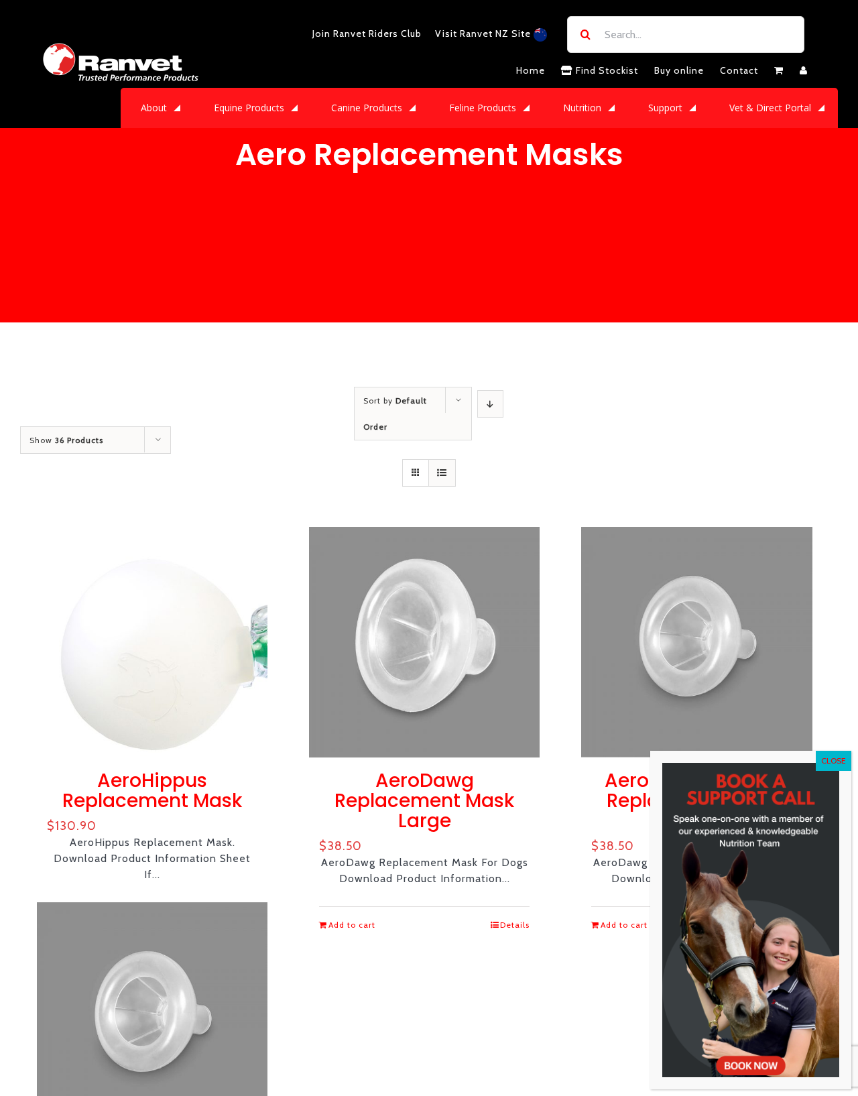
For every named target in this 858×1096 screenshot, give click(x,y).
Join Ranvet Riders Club (367, 33)
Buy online (679, 70)
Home (530, 70)
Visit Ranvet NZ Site (484, 33)
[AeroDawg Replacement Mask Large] (424, 642)
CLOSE (833, 760)
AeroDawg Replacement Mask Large (424, 801)
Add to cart (351, 925)
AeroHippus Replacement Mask (152, 791)
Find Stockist (605, 70)
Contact (739, 70)
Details (515, 925)
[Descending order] (490, 404)
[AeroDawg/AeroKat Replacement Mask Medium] (696, 642)
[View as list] (442, 473)
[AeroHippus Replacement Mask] (152, 642)
